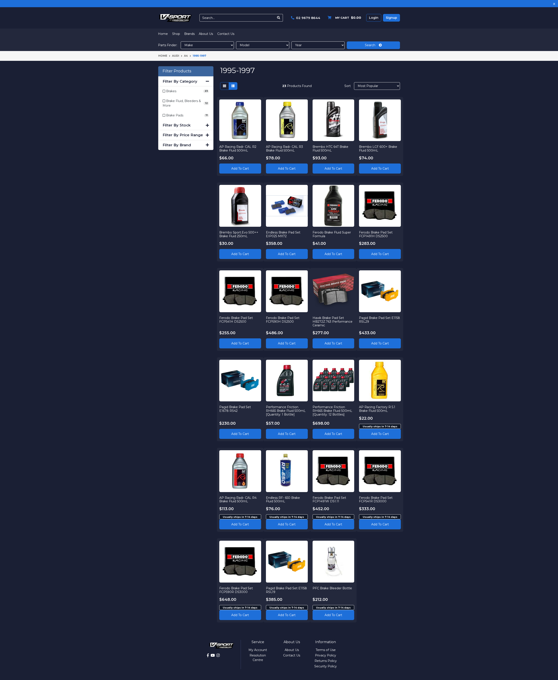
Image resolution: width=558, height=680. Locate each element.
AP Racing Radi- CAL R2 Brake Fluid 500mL (237, 148)
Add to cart (380, 434)
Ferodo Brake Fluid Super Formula (332, 234)
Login (373, 18)
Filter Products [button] (177, 71)
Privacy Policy (325, 655)
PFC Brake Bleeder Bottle (332, 588)
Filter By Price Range (183, 135)
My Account (257, 650)
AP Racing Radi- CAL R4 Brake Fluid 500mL (238, 499)
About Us (206, 34)
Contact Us (225, 34)
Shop (176, 34)
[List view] (233, 86)
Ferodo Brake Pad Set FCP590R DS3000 (236, 590)
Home (163, 34)
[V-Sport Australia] (175, 18)
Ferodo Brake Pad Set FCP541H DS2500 (236, 320)
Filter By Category (180, 81)
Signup (391, 18)
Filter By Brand (177, 145)
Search (372, 45)
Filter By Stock (177, 125)
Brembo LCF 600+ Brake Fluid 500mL (378, 148)
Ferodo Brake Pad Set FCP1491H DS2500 (376, 234)
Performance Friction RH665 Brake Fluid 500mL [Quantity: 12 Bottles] (332, 410)
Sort (347, 86)
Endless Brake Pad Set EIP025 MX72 (283, 234)
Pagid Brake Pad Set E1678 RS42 (235, 409)
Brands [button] (189, 34)
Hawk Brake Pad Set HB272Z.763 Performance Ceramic (332, 321)
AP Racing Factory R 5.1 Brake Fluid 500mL (377, 409)
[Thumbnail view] (224, 86)
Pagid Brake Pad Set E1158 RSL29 (379, 320)
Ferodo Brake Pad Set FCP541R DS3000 (376, 499)
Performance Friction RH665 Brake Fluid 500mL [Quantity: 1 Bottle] (286, 410)
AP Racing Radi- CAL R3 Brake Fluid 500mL (284, 148)
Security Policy (325, 666)
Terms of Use (326, 650)
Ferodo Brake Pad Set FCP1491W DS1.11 (329, 499)
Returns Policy (326, 661)
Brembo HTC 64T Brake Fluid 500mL (330, 148)
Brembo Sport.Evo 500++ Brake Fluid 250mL (238, 234)
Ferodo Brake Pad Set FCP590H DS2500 (282, 320)
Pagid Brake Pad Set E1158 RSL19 (286, 590)
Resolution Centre (258, 657)
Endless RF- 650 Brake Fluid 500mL (283, 499)
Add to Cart (240, 168)
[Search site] (278, 18)
